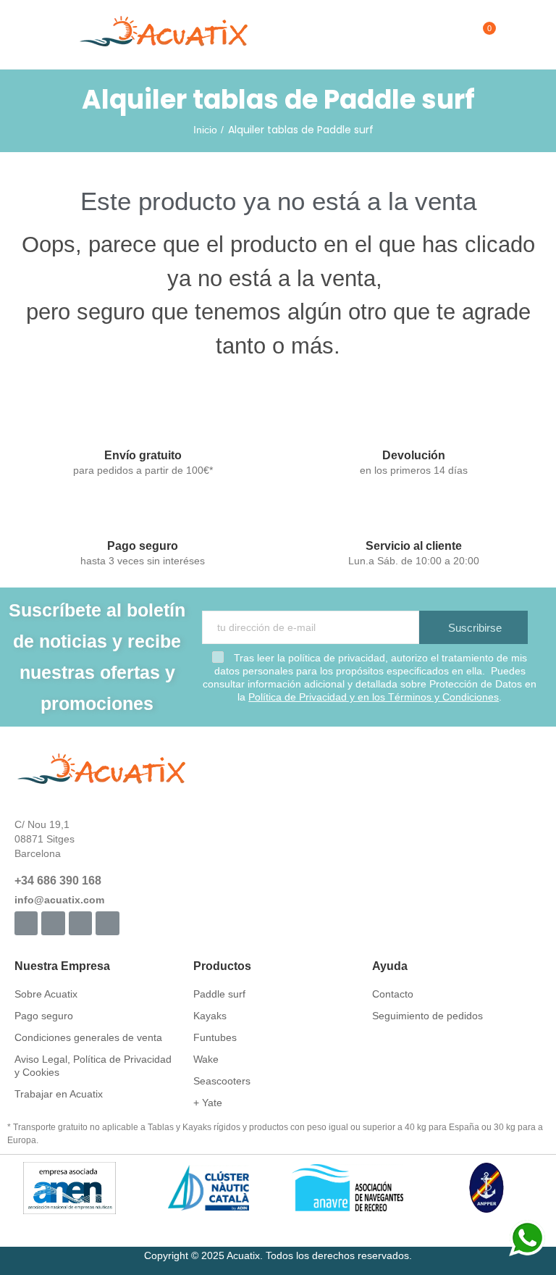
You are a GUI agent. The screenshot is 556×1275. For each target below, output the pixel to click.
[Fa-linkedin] (107, 923)
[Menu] (21, 34)
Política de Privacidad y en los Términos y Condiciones (373, 697)
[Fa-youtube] (80, 923)
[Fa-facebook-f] (26, 923)
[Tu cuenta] (510, 34)
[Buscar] (458, 35)
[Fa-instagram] (52, 923)
